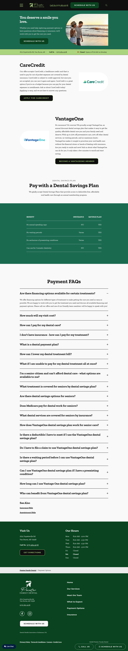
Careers (49, 642)
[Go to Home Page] (37, 5)
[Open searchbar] (106, 5)
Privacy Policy (25, 642)
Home (70, 582)
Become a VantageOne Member (76, 161)
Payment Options (75, 608)
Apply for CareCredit (36, 98)
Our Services (73, 589)
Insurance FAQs (26, 508)
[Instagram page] (29, 613)
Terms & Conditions (38, 642)
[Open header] (22, 5)
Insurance (72, 615)
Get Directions (32, 553)
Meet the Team (74, 595)
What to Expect (74, 602)
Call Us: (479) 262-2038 (59, 5)
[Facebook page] (22, 613)
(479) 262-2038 (61, 52)
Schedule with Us (84, 5)
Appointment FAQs (28, 512)
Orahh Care (57, 642)
